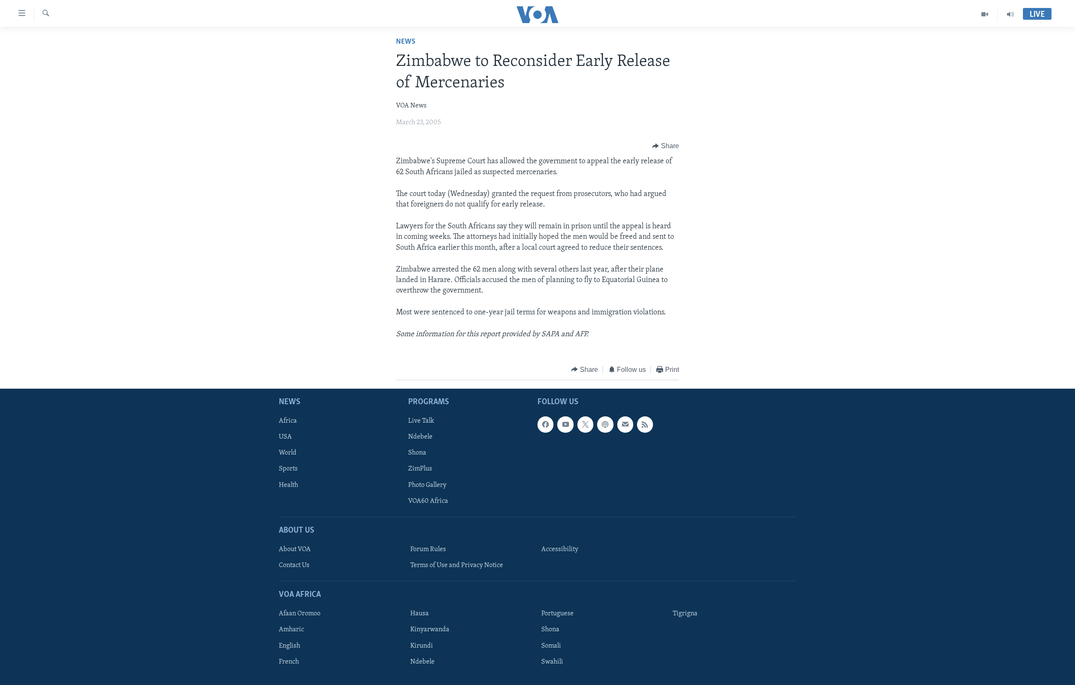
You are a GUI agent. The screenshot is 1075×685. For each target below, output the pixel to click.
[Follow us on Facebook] (545, 425)
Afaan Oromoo (299, 614)
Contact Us (294, 565)
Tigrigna (685, 614)
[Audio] (1010, 14)
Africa (288, 421)
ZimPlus (420, 469)
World (287, 453)
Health (288, 485)
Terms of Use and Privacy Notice (456, 565)
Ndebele (420, 437)
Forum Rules (428, 549)
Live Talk (421, 421)
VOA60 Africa (428, 501)
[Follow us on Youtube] (565, 425)
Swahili (552, 662)
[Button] (665, 146)
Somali (551, 646)
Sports (288, 469)
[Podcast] (605, 425)
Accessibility (559, 549)
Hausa (419, 614)
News (405, 42)
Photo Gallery (427, 485)
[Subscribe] (625, 425)
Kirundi (421, 646)
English (289, 646)
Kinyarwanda (429, 630)
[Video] (985, 14)
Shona (417, 453)
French (289, 662)
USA (285, 437)
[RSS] (645, 425)
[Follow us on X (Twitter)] (585, 425)
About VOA (295, 549)
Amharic (291, 630)
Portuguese (557, 614)
